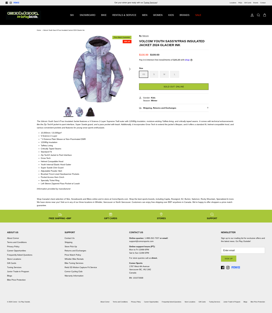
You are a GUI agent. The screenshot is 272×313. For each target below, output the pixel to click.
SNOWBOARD (87, 15)
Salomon (196, 199)
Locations (233, 3)
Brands (255, 3)
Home (39, 30)
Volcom (145, 36)
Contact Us (70, 238)
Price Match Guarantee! (142, 4)
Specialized (221, 199)
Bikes (89, 199)
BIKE (104, 15)
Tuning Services (14, 267)
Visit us (63, 202)
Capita (167, 199)
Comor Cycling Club (73, 271)
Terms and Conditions (17, 242)
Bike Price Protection (16, 280)
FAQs (240, 3)
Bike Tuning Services (74, 263)
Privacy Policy (13, 246)
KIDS (171, 15)
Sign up (229, 259)
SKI (72, 15)
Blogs (9, 276)
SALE (198, 15)
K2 (182, 199)
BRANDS (184, 15)
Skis (68, 199)
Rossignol (175, 199)
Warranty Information (74, 276)
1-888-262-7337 (152, 238)
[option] (98, 69)
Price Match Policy (73, 255)
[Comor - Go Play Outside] (23, 15)
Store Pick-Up (71, 246)
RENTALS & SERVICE (124, 15)
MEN (144, 15)
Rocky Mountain (208, 199)
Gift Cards (247, 3)
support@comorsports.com (141, 241)
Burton (188, 199)
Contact (263, 3)
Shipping (68, 242)
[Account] (251, 15)
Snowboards (76, 199)
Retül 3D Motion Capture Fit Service (81, 267)
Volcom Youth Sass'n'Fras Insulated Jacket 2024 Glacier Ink (64, 30)
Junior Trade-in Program (18, 271)
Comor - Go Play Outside (21, 302)
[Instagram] (11, 3)
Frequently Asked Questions (19, 255)
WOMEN (157, 15)
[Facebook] (7, 3)
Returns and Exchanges (75, 250)
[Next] (130, 69)
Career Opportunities (16, 250)
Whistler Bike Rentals (74, 259)
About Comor (13, 238)
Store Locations (14, 259)
